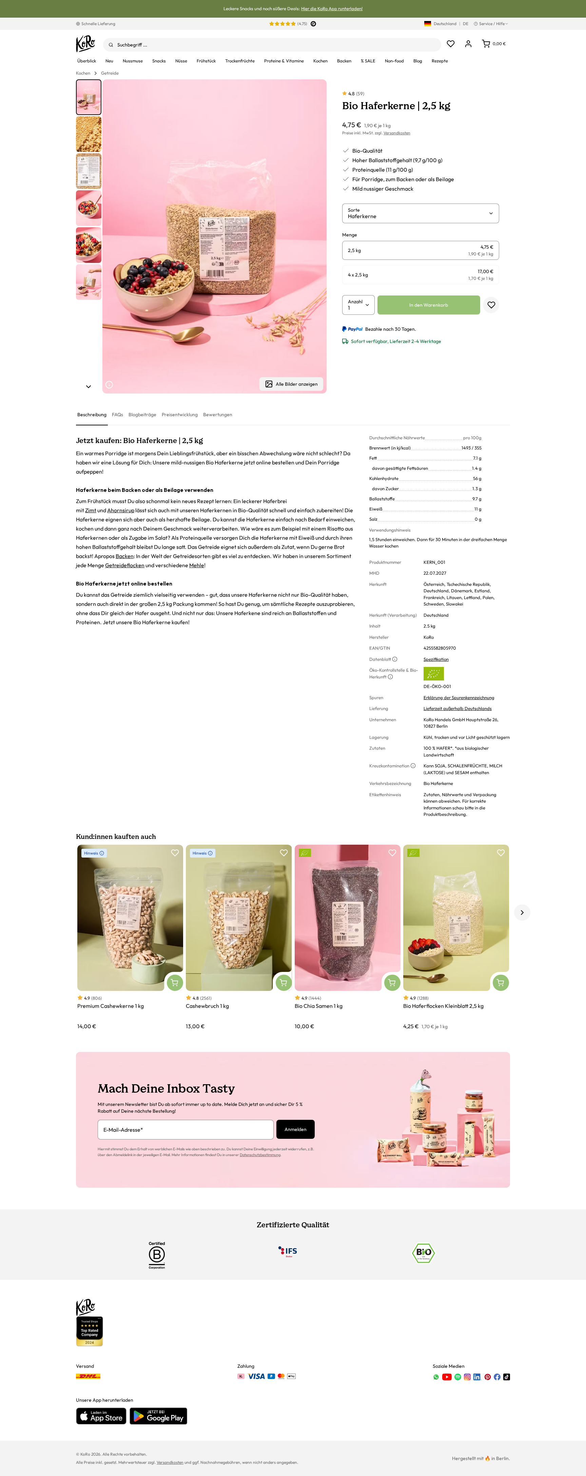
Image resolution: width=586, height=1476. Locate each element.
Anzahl (355, 302)
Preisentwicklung (180, 414)
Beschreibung (91, 414)
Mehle (196, 565)
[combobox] (272, 45)
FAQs (117, 414)
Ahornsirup (120, 510)
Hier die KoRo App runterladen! (332, 8)
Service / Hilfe (492, 23)
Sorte (354, 210)
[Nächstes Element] (88, 387)
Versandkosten (397, 132)
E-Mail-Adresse (123, 1129)
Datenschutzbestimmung (260, 1154)
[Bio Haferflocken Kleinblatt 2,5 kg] (456, 937)
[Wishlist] (451, 43)
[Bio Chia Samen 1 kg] (348, 937)
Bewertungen (217, 414)
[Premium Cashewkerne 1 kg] (130, 937)
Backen (125, 556)
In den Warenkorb (428, 305)
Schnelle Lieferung (98, 23)
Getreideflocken (124, 565)
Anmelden (296, 1129)
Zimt (90, 510)
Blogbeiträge (142, 414)
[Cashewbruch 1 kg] (239, 937)
